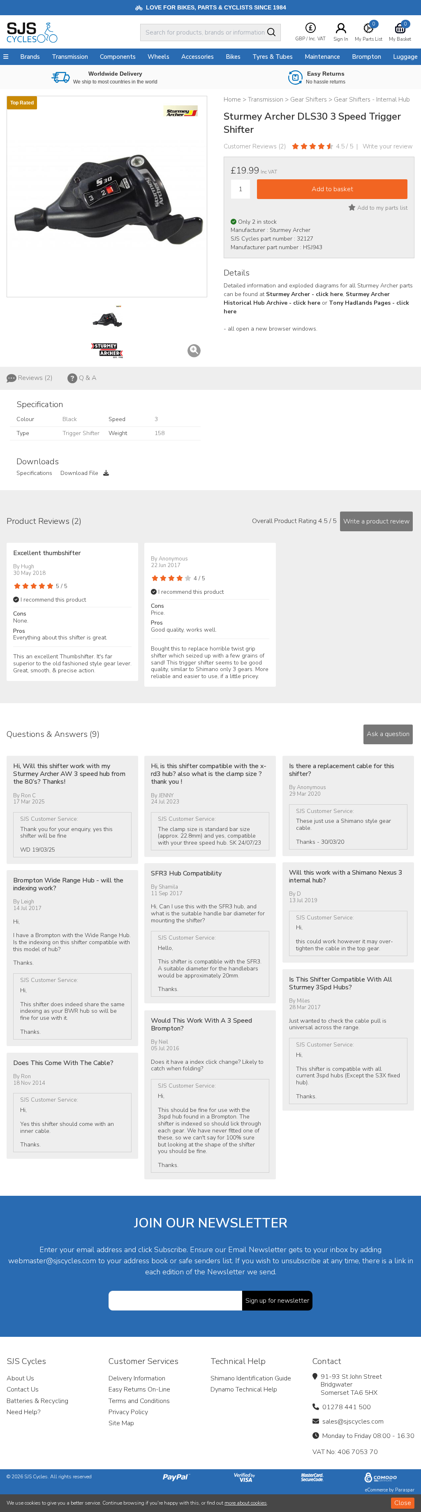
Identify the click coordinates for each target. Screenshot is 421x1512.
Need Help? (23, 1412)
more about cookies (245, 1503)
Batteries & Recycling (37, 1400)
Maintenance (322, 57)
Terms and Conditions (139, 1400)
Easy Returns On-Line (139, 1389)
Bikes (233, 57)
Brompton (366, 57)
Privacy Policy (128, 1412)
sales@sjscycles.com (353, 1421)
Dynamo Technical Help (243, 1389)
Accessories (197, 57)
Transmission (70, 57)
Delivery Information (137, 1378)
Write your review (388, 146)
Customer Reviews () (255, 146)
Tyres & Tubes (272, 57)
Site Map (121, 1423)
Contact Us (23, 1389)
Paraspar (404, 1490)
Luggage (405, 57)
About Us (20, 1378)
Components (118, 57)
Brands (30, 57)
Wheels (158, 57)
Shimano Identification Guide (250, 1378)
